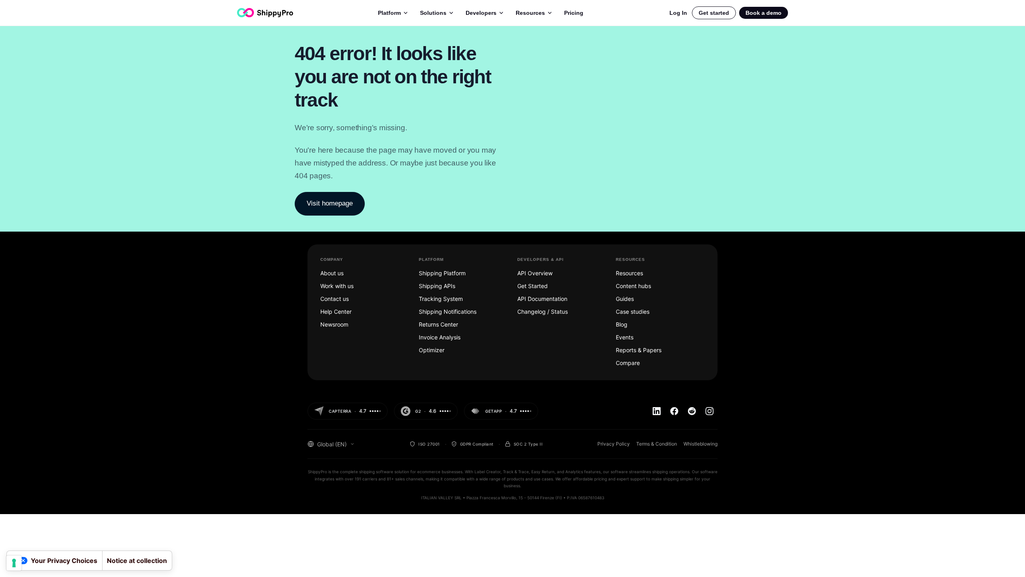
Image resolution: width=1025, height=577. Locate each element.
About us (332, 273)
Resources (530, 13)
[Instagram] (709, 411)
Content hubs (633, 285)
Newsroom (334, 324)
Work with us (337, 285)
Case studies (632, 311)
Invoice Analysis (439, 337)
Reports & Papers (638, 350)
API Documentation (542, 298)
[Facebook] (674, 411)
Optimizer (431, 350)
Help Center (336, 311)
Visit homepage (330, 203)
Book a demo (764, 13)
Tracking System (441, 298)
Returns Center (438, 324)
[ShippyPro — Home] (265, 12)
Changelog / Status (542, 311)
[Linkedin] (657, 411)
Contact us (334, 298)
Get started (714, 13)
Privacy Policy (613, 444)
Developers (481, 13)
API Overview (535, 273)
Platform (389, 13)
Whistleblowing (700, 444)
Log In (678, 13)
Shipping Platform (442, 273)
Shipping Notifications (447, 311)
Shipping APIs (437, 285)
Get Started (532, 285)
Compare (628, 362)
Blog (621, 324)
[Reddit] (692, 411)
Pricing (573, 13)
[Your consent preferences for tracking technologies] (14, 563)
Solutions (433, 13)
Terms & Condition (656, 444)
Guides (625, 298)
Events (624, 337)
